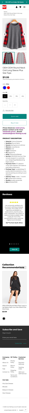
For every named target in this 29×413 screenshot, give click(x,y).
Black (4, 318)
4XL (23, 96)
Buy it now (14, 123)
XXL (11, 96)
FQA (3, 369)
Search (4, 365)
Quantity (5, 101)
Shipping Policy (13, 371)
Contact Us (5, 372)
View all (14, 249)
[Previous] (2, 2)
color (6, 84)
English (21, 410)
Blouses (4, 386)
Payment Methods (21, 363)
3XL (17, 96)
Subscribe (18, 343)
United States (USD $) (10, 410)
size (5, 92)
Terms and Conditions (14, 375)
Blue (4, 87)
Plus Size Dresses (7, 383)
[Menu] (25, 7)
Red (8, 87)
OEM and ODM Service (22, 372)
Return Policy (13, 366)
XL (5, 96)
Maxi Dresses (6, 393)
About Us (5, 362)
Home (5, 11)
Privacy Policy (13, 361)
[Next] (26, 2)
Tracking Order (21, 368)
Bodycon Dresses (7, 390)
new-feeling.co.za (11, 407)
